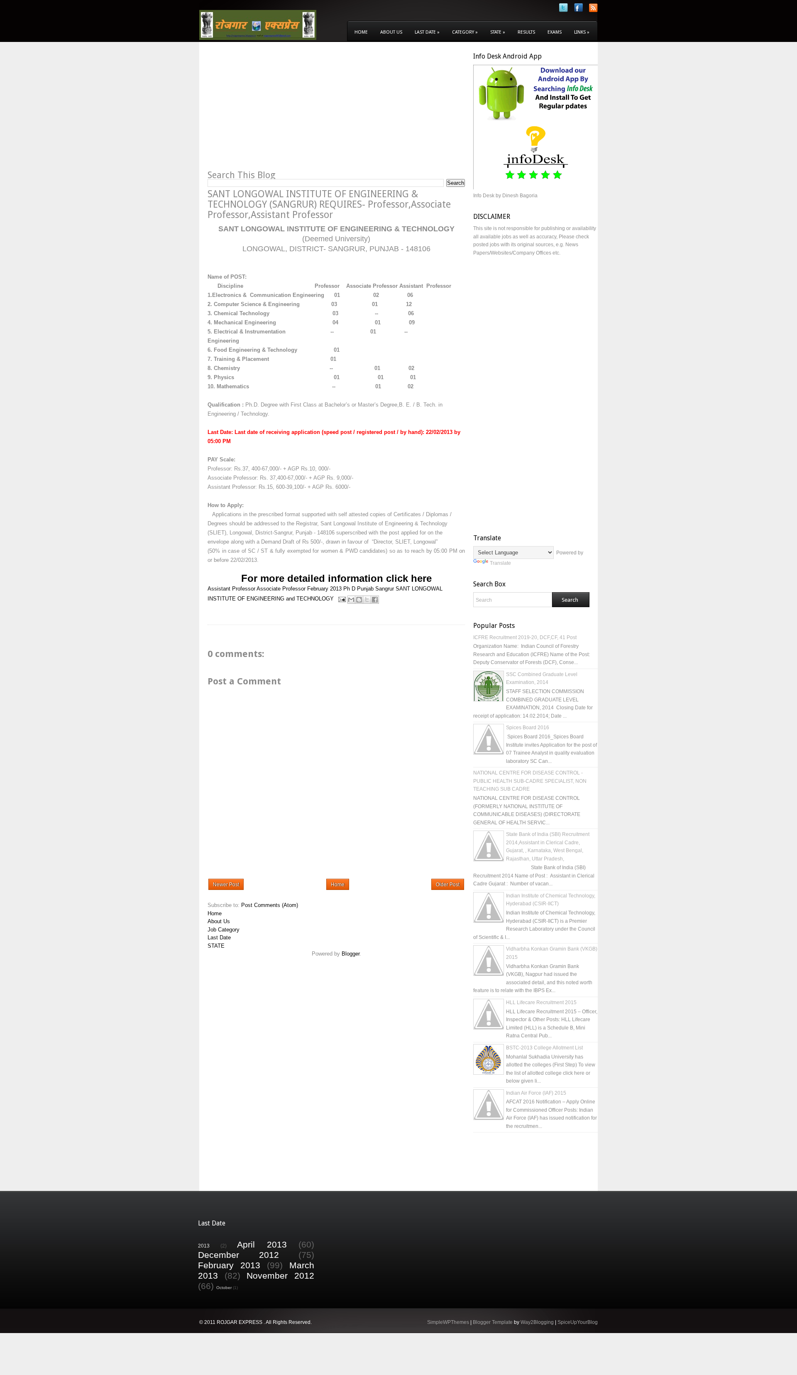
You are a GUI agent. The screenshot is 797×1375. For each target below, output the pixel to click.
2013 (204, 1245)
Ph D (349, 589)
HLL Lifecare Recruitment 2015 (541, 1002)
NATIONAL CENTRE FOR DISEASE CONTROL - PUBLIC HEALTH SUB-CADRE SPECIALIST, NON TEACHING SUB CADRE (530, 781)
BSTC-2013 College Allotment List (544, 1048)
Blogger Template (493, 1322)
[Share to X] (367, 600)
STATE (216, 946)
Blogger (350, 954)
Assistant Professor (231, 589)
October (224, 1287)
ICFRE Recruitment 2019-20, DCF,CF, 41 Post (525, 637)
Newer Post (226, 884)
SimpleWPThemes (448, 1322)
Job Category (224, 929)
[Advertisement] (277, 110)
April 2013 (262, 1244)
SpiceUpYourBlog (577, 1322)
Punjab (365, 589)
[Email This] (351, 600)
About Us (391, 32)
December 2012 (238, 1255)
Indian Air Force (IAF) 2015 (536, 1093)
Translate (500, 563)
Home (361, 32)
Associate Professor (281, 589)
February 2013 (324, 589)
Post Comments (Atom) (269, 905)
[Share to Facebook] (375, 600)
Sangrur (384, 589)
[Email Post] (341, 599)
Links (581, 32)
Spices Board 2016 (527, 727)
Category (465, 32)
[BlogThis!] (359, 600)
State (497, 32)
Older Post (448, 884)
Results (526, 32)
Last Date (427, 32)
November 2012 (280, 1275)
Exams (555, 32)
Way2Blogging (537, 1322)
